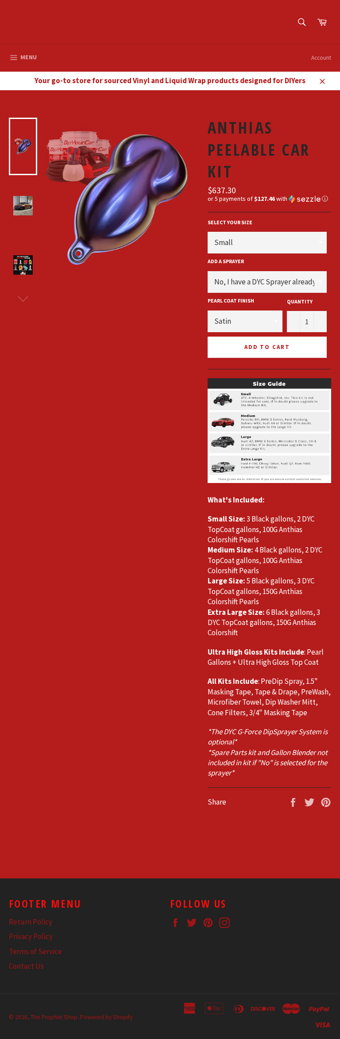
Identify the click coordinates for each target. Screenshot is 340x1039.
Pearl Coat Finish (231, 300)
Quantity (300, 301)
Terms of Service (35, 951)
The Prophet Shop (54, 1017)
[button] (269, 199)
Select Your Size (230, 222)
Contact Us (26, 966)
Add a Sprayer (226, 261)
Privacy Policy (31, 936)
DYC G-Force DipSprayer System (272, 731)
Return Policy (30, 922)
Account (321, 57)
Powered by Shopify (106, 1017)
